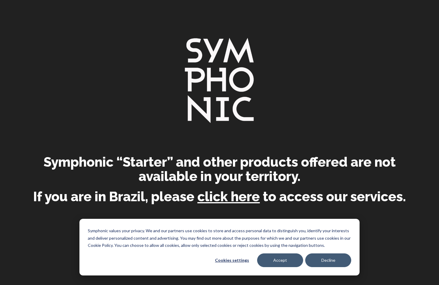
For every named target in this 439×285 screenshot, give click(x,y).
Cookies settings (232, 260)
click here (228, 197)
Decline (328, 260)
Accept (280, 260)
